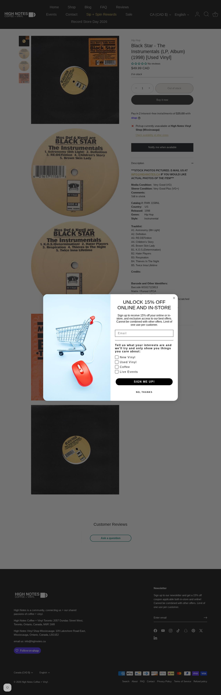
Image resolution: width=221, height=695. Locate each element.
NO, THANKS (144, 392)
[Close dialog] (174, 298)
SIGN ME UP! (144, 381)
